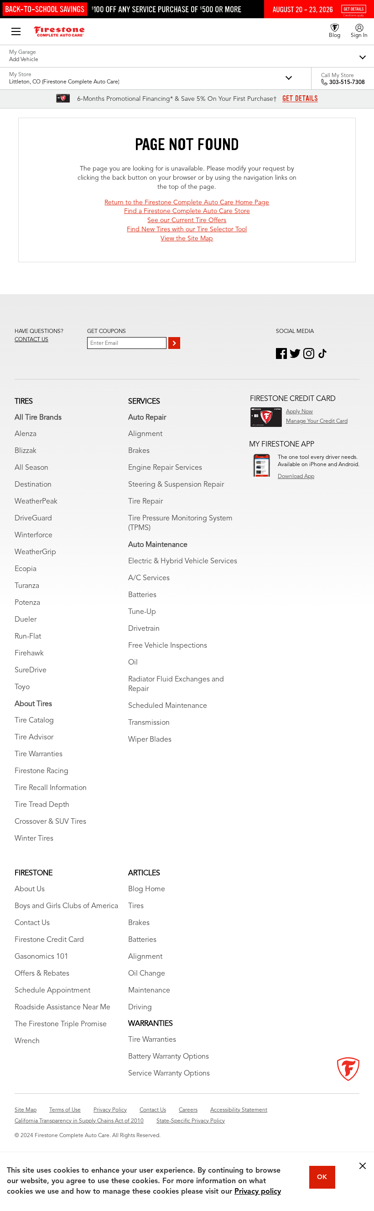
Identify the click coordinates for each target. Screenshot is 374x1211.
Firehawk (29, 653)
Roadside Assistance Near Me (62, 1007)
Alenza (25, 434)
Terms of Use (65, 1110)
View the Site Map (187, 238)
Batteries (142, 595)
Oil (133, 662)
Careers (188, 1110)
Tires (136, 906)
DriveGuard (33, 518)
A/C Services (149, 578)
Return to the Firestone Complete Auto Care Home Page (186, 202)
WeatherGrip (35, 552)
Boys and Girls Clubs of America (66, 906)
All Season (31, 468)
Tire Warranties (38, 754)
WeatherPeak (36, 501)
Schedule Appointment (52, 990)
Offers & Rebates (42, 973)
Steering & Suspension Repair (176, 485)
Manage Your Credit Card (317, 421)
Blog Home (146, 889)
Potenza (27, 603)
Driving (140, 1007)
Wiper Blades (149, 739)
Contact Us (32, 923)
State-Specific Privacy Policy (190, 1121)
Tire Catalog (34, 720)
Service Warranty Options (169, 1073)
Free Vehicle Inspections (167, 646)
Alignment (145, 434)
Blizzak (25, 451)
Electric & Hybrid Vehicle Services (182, 561)
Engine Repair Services (165, 468)
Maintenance (149, 990)
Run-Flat (28, 636)
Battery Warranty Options (168, 1056)
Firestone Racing (41, 771)
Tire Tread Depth (42, 805)
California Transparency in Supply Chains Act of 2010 (79, 1121)
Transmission (149, 723)
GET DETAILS (300, 98)
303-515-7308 (347, 82)
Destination (33, 485)
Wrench (27, 1041)
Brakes (139, 451)
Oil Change (146, 973)
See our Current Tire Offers (186, 220)
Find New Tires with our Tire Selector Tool (187, 229)
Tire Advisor (34, 737)
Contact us (31, 340)
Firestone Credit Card (49, 940)
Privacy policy (257, 1191)
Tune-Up (142, 612)
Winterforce (33, 535)
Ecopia (25, 569)
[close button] (362, 1165)
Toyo (22, 687)
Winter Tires (34, 838)
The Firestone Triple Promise (61, 1024)
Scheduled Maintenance (167, 706)
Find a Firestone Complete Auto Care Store (187, 211)
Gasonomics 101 (41, 957)
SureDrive (31, 670)
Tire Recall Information (51, 788)
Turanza (27, 586)
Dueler (25, 620)
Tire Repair (145, 501)
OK (322, 1177)
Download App (296, 476)
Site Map (25, 1110)
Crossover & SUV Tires (50, 822)
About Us (30, 889)
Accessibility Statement (238, 1110)
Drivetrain (144, 629)
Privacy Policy (110, 1110)
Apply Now (299, 412)
